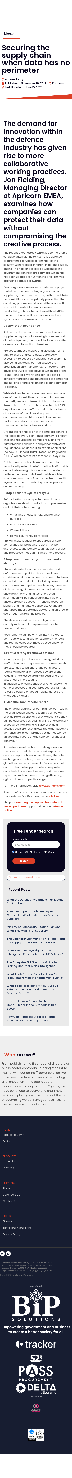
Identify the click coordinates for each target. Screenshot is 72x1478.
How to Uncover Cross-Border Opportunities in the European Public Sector (31, 1005)
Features (8, 1168)
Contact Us (10, 1201)
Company (9, 1183)
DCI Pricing (9, 1161)
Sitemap (8, 1221)
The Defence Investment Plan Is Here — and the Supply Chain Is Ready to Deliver (36, 940)
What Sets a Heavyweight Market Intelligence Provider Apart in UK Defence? (35, 952)
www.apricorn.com (52, 786)
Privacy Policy (11, 1234)
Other (7, 1216)
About (7, 1188)
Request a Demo (13, 1135)
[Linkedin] (8, 1253)
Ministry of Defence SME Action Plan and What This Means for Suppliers (34, 929)
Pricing (7, 1141)
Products (9, 1156)
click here (55, 796)
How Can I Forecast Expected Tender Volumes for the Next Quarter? (31, 1018)
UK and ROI (21, 852)
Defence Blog (11, 1195)
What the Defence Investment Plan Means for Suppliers (35, 901)
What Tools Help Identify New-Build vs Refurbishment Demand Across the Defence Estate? (32, 989)
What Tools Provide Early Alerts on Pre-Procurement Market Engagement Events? (35, 976)
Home (6, 1130)
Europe (38, 852)
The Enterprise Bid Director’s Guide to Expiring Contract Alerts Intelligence (32, 964)
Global (51, 852)
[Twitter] (2, 1253)
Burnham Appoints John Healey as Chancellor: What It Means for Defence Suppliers (33, 915)
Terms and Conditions (17, 1228)
